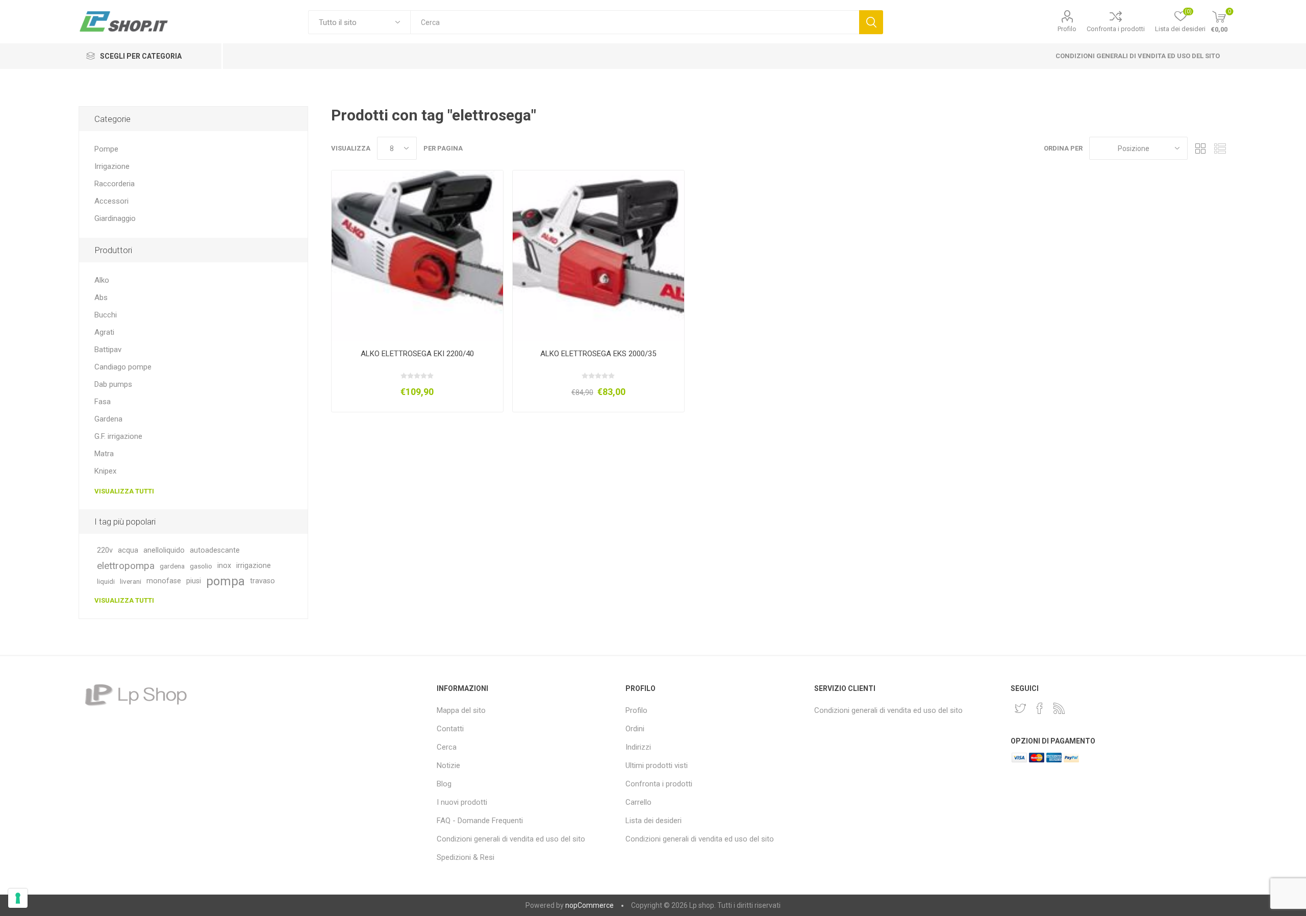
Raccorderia (114, 183)
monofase (163, 581)
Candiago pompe (123, 367)
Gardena (108, 419)
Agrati (104, 332)
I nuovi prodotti (462, 802)
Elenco (1219, 148)
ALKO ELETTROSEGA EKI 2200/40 (417, 353)
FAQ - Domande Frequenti (480, 820)
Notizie (448, 765)
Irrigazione (112, 166)
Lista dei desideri (653, 820)
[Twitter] (1020, 708)
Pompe (106, 149)
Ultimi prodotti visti (656, 765)
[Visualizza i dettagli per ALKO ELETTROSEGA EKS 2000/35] (598, 255)
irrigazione (253, 565)
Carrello (638, 802)
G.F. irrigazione (118, 436)
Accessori (111, 201)
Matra (104, 453)
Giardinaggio (115, 218)
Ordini (634, 728)
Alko (101, 280)
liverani (130, 581)
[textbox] (634, 22)
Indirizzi (638, 747)
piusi (193, 581)
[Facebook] (1040, 708)
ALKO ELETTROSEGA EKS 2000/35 (598, 353)
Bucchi (105, 314)
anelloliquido (164, 550)
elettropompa (126, 566)
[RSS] (1059, 708)
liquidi (106, 581)
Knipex (105, 471)
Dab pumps (113, 384)
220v (105, 550)
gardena (172, 566)
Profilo (1067, 29)
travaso (262, 581)
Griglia (1200, 148)
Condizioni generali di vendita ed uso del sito (1138, 56)
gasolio (201, 566)
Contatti (450, 728)
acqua (128, 550)
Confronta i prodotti (1116, 29)
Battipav (107, 349)
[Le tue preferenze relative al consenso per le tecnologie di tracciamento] (18, 898)
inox (224, 565)
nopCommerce (589, 905)
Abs (101, 297)
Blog (444, 783)
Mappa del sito (461, 710)
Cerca (871, 22)
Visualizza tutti (124, 491)
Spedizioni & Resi (465, 857)
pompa (225, 581)
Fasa (102, 401)
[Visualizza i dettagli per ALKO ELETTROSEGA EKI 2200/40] (417, 255)
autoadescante (215, 550)
